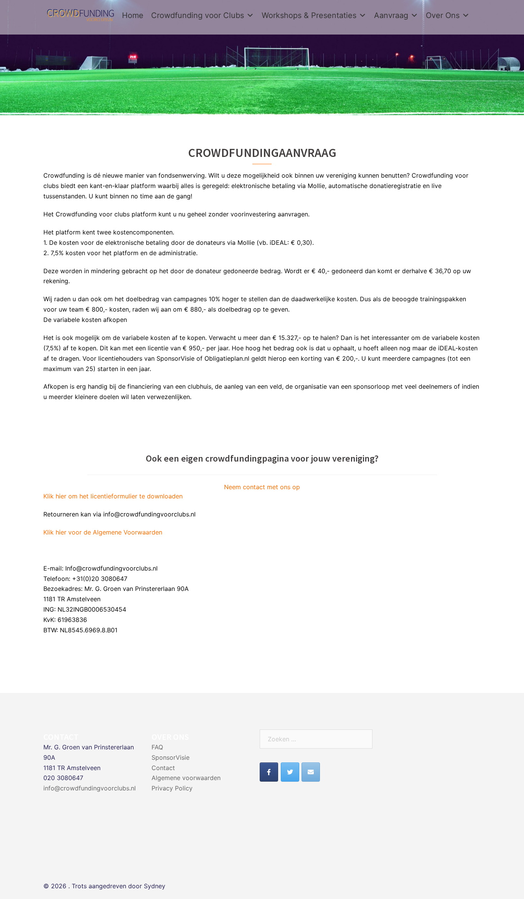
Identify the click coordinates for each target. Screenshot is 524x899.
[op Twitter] (290, 772)
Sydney (154, 886)
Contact (163, 768)
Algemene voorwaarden (186, 778)
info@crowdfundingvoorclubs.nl (89, 788)
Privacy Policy (172, 788)
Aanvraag (391, 15)
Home (132, 15)
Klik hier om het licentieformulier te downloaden (113, 496)
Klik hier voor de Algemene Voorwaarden (102, 532)
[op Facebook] (269, 772)
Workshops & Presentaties (309, 15)
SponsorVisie (170, 757)
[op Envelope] (311, 772)
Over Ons (443, 15)
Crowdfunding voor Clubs (197, 15)
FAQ (157, 747)
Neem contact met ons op (262, 487)
